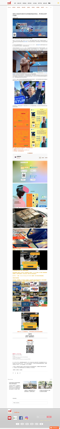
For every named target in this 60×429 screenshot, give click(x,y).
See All (51, 379)
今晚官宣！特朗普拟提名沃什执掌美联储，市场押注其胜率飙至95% (29, 391)
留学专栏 (14, 7)
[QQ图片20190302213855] (26, 418)
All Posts (9, 7)
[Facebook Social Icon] (21, 418)
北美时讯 (28, 7)
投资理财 (37, 7)
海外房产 (42, 7)
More (46, 7)
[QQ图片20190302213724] (15, 418)
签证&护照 (23, 7)
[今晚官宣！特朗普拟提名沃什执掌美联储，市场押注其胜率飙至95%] (30, 385)
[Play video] (30, 28)
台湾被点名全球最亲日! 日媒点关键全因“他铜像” (45, 391)
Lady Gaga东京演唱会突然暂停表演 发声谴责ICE (14, 383)
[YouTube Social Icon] (9, 418)
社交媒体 (21, 369)
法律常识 (17, 369)
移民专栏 (18, 7)
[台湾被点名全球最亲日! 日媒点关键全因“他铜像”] (45, 385)
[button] (50, 7)
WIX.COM (37, 428)
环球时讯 (33, 7)
